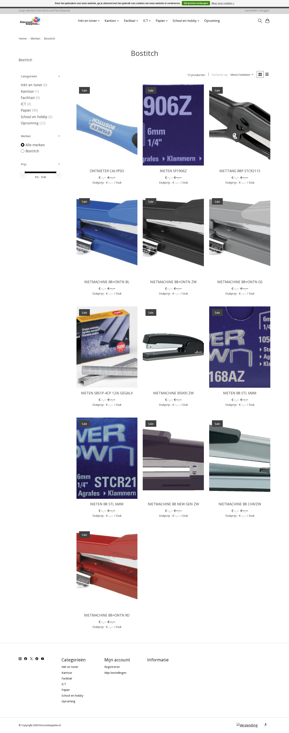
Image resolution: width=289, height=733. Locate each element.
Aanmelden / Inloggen (257, 10)
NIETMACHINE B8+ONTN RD (107, 615)
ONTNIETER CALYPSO (107, 170)
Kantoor (27, 91)
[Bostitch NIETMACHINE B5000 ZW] (173, 347)
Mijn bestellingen (115, 673)
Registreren (112, 667)
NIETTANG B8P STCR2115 (239, 170)
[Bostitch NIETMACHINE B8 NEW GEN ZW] (173, 458)
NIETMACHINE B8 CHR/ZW (240, 504)
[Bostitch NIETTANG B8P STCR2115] (239, 124)
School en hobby (34, 116)
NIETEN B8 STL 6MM (239, 393)
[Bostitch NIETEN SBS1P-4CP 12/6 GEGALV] (106, 347)
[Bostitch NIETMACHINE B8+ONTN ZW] (173, 236)
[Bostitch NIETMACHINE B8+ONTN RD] (106, 569)
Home (23, 38)
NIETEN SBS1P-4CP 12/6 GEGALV (107, 393)
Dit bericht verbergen (196, 3)
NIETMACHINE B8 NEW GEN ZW (173, 504)
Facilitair (28, 97)
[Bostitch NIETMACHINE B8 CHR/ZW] (239, 458)
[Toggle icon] (260, 20)
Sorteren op (220, 75)
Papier (26, 110)
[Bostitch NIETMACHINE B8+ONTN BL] (106, 236)
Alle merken (35, 144)
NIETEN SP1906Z (173, 170)
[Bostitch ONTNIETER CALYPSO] (106, 124)
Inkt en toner (31, 84)
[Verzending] (247, 725)
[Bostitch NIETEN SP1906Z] (173, 124)
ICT (23, 104)
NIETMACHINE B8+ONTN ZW (173, 281)
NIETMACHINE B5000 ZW (173, 393)
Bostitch (32, 151)
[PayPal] (265, 725)
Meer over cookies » (223, 3)
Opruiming (212, 21)
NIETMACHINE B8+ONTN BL (106, 281)
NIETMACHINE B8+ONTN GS (239, 281)
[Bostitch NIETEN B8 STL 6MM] (239, 347)
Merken (35, 38)
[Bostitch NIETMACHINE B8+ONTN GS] (239, 236)
